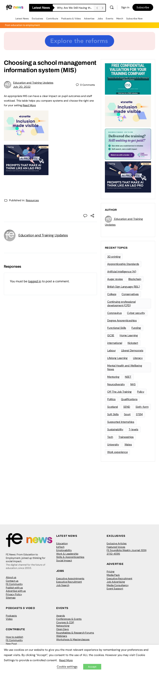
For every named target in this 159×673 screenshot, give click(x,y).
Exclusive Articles (117, 543)
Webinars (61, 636)
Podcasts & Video (71, 18)
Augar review (115, 279)
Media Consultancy (118, 585)
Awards (60, 615)
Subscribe (143, 7)
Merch (119, 18)
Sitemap (11, 597)
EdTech (60, 547)
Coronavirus (114, 313)
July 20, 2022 (21, 86)
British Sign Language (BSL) (123, 286)
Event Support (115, 588)
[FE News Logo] (14, 7)
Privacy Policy (14, 594)
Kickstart (133, 343)
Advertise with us (16, 591)
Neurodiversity (116, 384)
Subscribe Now (134, 18)
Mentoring (113, 376)
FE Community (14, 584)
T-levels (133, 429)
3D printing (113, 256)
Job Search (62, 585)
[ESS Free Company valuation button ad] (128, 78)
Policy (140, 391)
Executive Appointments (70, 578)
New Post (11, 643)
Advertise (89, 18)
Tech (110, 437)
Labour (111, 350)
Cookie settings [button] (67, 667)
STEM (139, 414)
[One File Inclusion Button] (26, 138)
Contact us (12, 580)
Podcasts (11, 615)
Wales (128, 444)
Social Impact (64, 560)
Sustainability (115, 429)
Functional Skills (116, 328)
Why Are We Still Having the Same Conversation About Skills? (75, 7)
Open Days (62, 629)
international (114, 343)
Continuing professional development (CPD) (121, 303)
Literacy (138, 358)
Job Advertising (116, 581)
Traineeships (126, 437)
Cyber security (136, 313)
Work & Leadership (67, 553)
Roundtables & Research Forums (75, 632)
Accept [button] (92, 666)
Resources (32, 200)
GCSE (110, 335)
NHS (133, 384)
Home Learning (129, 335)
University (113, 444)
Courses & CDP (65, 622)
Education (62, 543)
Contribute (52, 18)
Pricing (110, 571)
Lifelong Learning (117, 358)
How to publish (14, 637)
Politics (111, 399)
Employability (64, 550)
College (111, 294)
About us (11, 577)
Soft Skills (112, 414)
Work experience (117, 452)
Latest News (22, 18)
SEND (126, 406)
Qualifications (129, 399)
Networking (62, 625)
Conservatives (130, 294)
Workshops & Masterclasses (73, 639)
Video (9, 619)
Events (109, 18)
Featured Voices (116, 547)
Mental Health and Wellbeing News (124, 367)
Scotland (112, 406)
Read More (29, 105)
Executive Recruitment (69, 581)
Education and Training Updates (33, 82)
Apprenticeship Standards (123, 264)
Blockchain (134, 279)
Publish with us (14, 587)
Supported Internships (120, 422)
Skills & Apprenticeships (70, 557)
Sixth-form (142, 406)
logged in (34, 281)
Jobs (100, 18)
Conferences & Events (69, 619)
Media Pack (113, 575)
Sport (127, 414)
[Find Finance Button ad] (128, 144)
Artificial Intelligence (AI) (121, 271)
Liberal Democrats (132, 350)
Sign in (125, 7)
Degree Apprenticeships (122, 320)
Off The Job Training (119, 391)
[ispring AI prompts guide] (26, 173)
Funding (136, 328)
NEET (128, 376)
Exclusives (37, 18)
